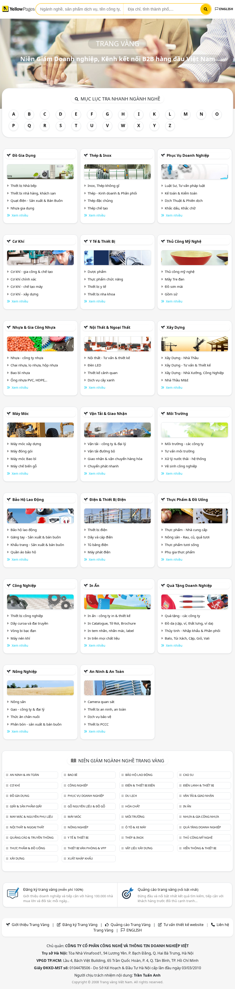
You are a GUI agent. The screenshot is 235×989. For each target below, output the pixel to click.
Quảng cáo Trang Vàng (131, 924)
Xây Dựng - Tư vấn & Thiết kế (188, 365)
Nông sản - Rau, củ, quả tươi (187, 537)
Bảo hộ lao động (28, 499)
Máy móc (20, 413)
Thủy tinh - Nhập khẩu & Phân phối (192, 630)
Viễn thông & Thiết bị (199, 848)
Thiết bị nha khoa (101, 294)
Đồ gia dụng (24, 155)
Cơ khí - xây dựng (24, 294)
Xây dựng (176, 327)
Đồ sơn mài (174, 286)
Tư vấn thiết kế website (184, 924)
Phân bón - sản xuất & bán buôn (36, 724)
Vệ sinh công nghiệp (181, 466)
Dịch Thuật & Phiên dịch (184, 200)
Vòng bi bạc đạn (23, 630)
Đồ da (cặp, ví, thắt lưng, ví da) (189, 623)
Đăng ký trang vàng (53, 889)
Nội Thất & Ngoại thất (110, 327)
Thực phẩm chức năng (105, 279)
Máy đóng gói (22, 451)
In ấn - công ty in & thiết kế (109, 615)
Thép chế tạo (98, 208)
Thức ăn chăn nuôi (25, 716)
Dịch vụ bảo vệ (99, 716)
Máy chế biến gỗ (24, 466)
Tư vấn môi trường (179, 451)
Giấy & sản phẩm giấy (26, 806)
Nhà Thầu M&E (176, 380)
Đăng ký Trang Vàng (80, 924)
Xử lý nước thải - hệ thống (185, 458)
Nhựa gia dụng (22, 208)
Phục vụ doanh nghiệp (188, 155)
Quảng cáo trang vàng (168, 889)
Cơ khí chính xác (23, 279)
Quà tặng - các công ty (182, 615)
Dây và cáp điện (100, 537)
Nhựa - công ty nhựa (27, 357)
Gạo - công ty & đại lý (28, 709)
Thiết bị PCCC (98, 724)
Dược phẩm (97, 271)
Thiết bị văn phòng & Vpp (87, 848)
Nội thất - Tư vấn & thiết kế (109, 357)
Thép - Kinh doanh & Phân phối (112, 193)
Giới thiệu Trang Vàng (30, 924)
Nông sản (18, 701)
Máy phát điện (99, 552)
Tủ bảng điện (98, 544)
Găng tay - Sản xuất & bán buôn (36, 537)
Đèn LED (94, 365)
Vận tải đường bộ (101, 451)
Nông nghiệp (24, 671)
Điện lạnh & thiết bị (198, 785)
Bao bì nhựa (20, 372)
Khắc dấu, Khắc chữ (180, 208)
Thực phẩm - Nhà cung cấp (186, 529)
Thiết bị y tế (97, 286)
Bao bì (72, 775)
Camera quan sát (101, 701)
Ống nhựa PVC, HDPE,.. (29, 380)
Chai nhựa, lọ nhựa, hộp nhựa (34, 365)
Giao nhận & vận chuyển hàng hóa (115, 458)
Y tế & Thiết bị (102, 241)
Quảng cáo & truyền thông (31, 837)
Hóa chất (132, 806)
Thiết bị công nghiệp (27, 615)
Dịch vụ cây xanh (101, 380)
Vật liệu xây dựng (138, 848)
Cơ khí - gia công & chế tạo (32, 271)
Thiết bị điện (97, 529)
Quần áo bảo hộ (23, 552)
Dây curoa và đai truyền (29, 623)
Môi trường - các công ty (184, 443)
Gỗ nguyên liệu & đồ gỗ (86, 806)
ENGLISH (225, 9)
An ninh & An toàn (107, 671)
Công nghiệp (24, 585)
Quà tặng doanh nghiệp (189, 585)
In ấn (94, 585)
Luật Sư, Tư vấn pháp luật (185, 185)
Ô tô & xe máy (135, 827)
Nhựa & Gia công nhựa (34, 327)
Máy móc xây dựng (26, 443)
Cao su (188, 775)
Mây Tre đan (174, 279)
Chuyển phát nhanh (103, 466)
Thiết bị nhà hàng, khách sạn (33, 193)
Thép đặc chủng (100, 200)
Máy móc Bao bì (23, 458)
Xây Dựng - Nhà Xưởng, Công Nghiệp (194, 372)
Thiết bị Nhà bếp (23, 185)
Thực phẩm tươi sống (182, 544)
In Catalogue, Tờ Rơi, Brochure (112, 623)
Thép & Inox (100, 155)
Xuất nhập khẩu (80, 858)
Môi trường (177, 413)
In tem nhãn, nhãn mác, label (111, 630)
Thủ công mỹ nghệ (184, 241)
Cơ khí (18, 241)
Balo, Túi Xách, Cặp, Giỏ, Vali (187, 638)
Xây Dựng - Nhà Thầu (182, 357)
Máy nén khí (20, 638)
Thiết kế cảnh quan (103, 372)
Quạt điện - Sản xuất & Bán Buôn (37, 200)
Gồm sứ (171, 294)
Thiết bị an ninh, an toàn (107, 709)
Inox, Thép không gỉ (103, 185)
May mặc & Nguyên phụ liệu (31, 817)
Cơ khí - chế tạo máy (27, 286)
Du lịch (131, 796)
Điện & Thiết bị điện (108, 499)
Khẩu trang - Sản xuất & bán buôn (37, 544)
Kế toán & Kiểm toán (181, 193)
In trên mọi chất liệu (104, 638)
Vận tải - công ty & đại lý (107, 443)
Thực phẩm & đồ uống (187, 499)
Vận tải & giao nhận (108, 413)
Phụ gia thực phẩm (180, 552)
